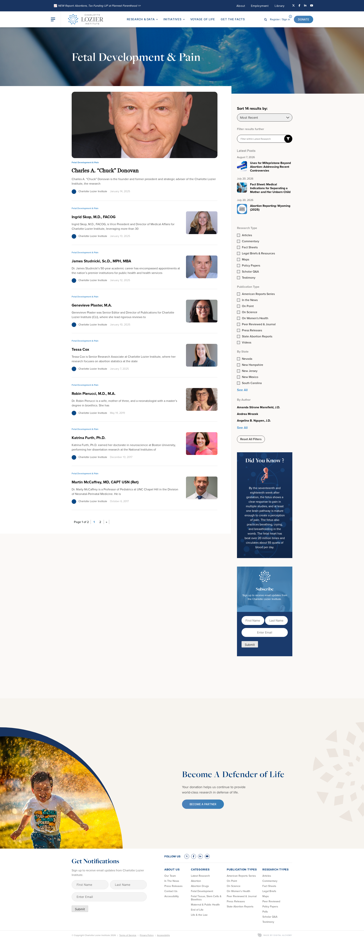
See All (242, 389)
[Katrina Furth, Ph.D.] (201, 443)
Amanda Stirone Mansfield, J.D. (258, 407)
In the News (250, 300)
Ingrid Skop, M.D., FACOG (93, 217)
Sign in (280, 19)
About (240, 6)
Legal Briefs (269, 891)
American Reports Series (258, 294)
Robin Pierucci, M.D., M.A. (93, 393)
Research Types (275, 869)
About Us (172, 869)
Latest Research (200, 876)
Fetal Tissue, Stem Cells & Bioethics (206, 898)
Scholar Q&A (250, 271)
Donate (303, 19)
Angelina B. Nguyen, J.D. (254, 421)
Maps (245, 259)
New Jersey (249, 370)
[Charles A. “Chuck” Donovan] (144, 125)
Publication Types (242, 869)
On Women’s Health (238, 891)
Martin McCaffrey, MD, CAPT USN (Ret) (105, 482)
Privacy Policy (147, 935)
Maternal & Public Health (205, 905)
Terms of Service (127, 935)
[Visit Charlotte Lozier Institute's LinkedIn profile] (305, 5)
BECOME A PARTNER (203, 804)
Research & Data (141, 19)
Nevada (247, 358)
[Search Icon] (265, 19)
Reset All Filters (251, 439)
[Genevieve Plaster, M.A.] (201, 310)
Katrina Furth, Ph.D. (88, 438)
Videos (246, 342)
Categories (200, 869)
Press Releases (252, 330)
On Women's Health (255, 318)
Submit (250, 645)
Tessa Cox (80, 349)
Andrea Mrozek (247, 414)
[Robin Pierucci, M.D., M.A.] (201, 399)
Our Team (170, 876)
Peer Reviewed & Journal (259, 324)
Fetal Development (202, 891)
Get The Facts (233, 19)
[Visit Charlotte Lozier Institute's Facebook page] (299, 5)
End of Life (197, 910)
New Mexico (250, 377)
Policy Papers (251, 265)
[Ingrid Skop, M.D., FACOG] (201, 222)
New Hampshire (252, 364)
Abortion (196, 881)
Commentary (250, 241)
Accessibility (171, 896)
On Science (249, 312)
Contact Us (170, 891)
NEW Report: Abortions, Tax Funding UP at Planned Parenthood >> (97, 6)
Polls (265, 912)
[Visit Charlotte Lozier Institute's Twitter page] (293, 5)
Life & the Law (199, 915)
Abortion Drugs (200, 886)
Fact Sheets (250, 247)
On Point (248, 306)
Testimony (248, 277)
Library (280, 6)
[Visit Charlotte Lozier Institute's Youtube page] (311, 5)
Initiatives (172, 19)
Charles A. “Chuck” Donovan (105, 170)
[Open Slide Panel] (56, 19)
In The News (171, 881)
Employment (260, 6)
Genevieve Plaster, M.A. (92, 305)
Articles (247, 235)
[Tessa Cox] (201, 354)
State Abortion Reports (257, 336)
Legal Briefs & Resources (258, 253)
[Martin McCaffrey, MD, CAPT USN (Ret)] (201, 487)
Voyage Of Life (202, 19)
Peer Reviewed (271, 901)
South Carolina (252, 383)
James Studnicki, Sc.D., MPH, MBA (101, 261)
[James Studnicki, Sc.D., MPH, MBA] (201, 266)
